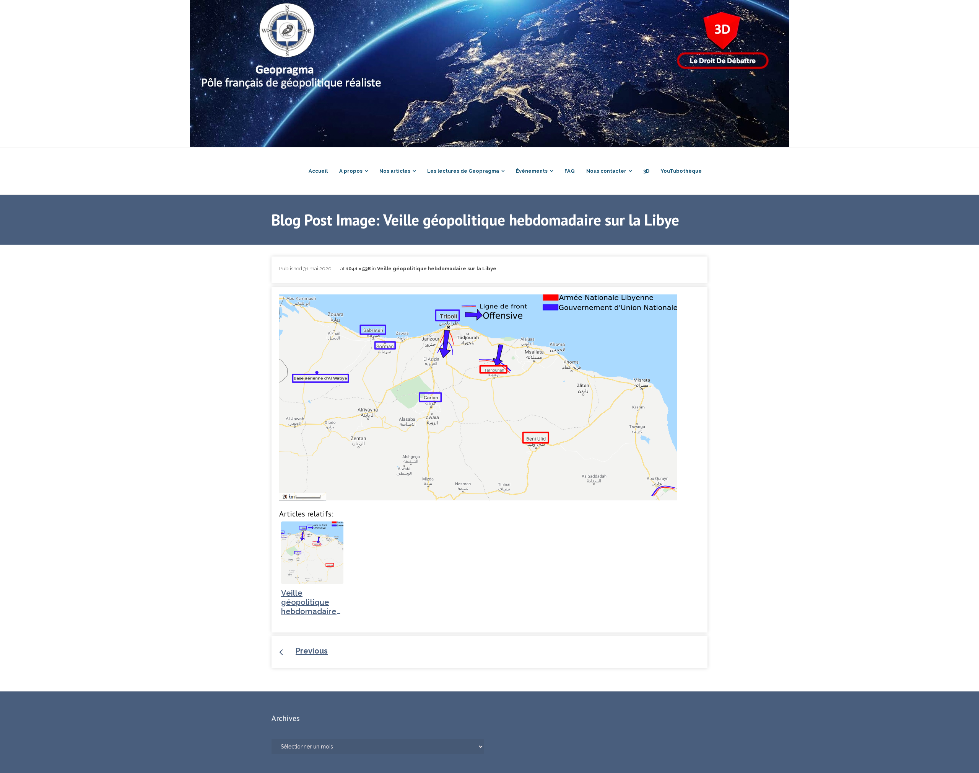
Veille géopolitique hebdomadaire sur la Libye (436, 268)
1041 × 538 (358, 268)
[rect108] (478, 397)
